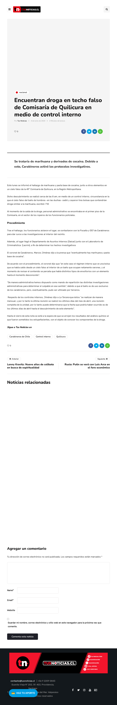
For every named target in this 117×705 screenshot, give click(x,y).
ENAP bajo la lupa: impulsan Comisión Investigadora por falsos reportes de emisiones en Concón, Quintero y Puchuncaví (76, 456)
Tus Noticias (22, 121)
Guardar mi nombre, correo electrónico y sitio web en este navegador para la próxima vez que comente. (54, 624)
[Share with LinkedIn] (94, 131)
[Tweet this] (89, 131)
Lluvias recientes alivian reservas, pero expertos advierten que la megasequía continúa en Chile (71, 416)
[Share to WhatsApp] (100, 131)
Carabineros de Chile (19, 336)
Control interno (43, 336)
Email (10, 600)
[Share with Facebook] (83, 131)
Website (11, 610)
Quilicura (60, 336)
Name (10, 590)
